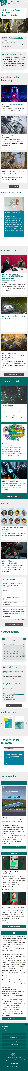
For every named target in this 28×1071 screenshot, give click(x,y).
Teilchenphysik (7, 406)
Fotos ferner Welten (9, 136)
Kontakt (14, 1033)
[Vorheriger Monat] (24, 639)
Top (25, 1024)
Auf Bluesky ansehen (14, 1019)
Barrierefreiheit (14, 1063)
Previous (2, 219)
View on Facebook (14, 847)
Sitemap (5, 1060)
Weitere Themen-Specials (14, 496)
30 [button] (23, 656)
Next (26, 219)
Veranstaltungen (14, 1041)
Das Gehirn (6, 443)
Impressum (11, 1060)
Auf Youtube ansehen (14, 926)
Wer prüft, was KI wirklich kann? (14, 104)
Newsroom (14, 186)
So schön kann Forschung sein (12, 38)
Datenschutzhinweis (20, 1060)
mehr (4, 17)
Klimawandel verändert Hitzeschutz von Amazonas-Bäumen (14, 756)
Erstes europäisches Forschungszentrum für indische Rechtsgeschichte (13, 355)
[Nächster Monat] (3, 639)
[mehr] (12, 889)
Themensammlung (14, 1044)
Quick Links (5, 1026)
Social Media (5, 1028)
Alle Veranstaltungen (15, 706)
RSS (14, 1047)
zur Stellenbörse (20, 619)
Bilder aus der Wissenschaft (12, 54)
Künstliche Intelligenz (10, 481)
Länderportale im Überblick (14, 374)
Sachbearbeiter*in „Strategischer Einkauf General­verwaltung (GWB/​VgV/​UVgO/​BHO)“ (13, 585)
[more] (14, 843)
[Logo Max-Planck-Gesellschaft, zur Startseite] (12, 3)
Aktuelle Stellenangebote (14, 624)
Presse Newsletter (14, 1037)
